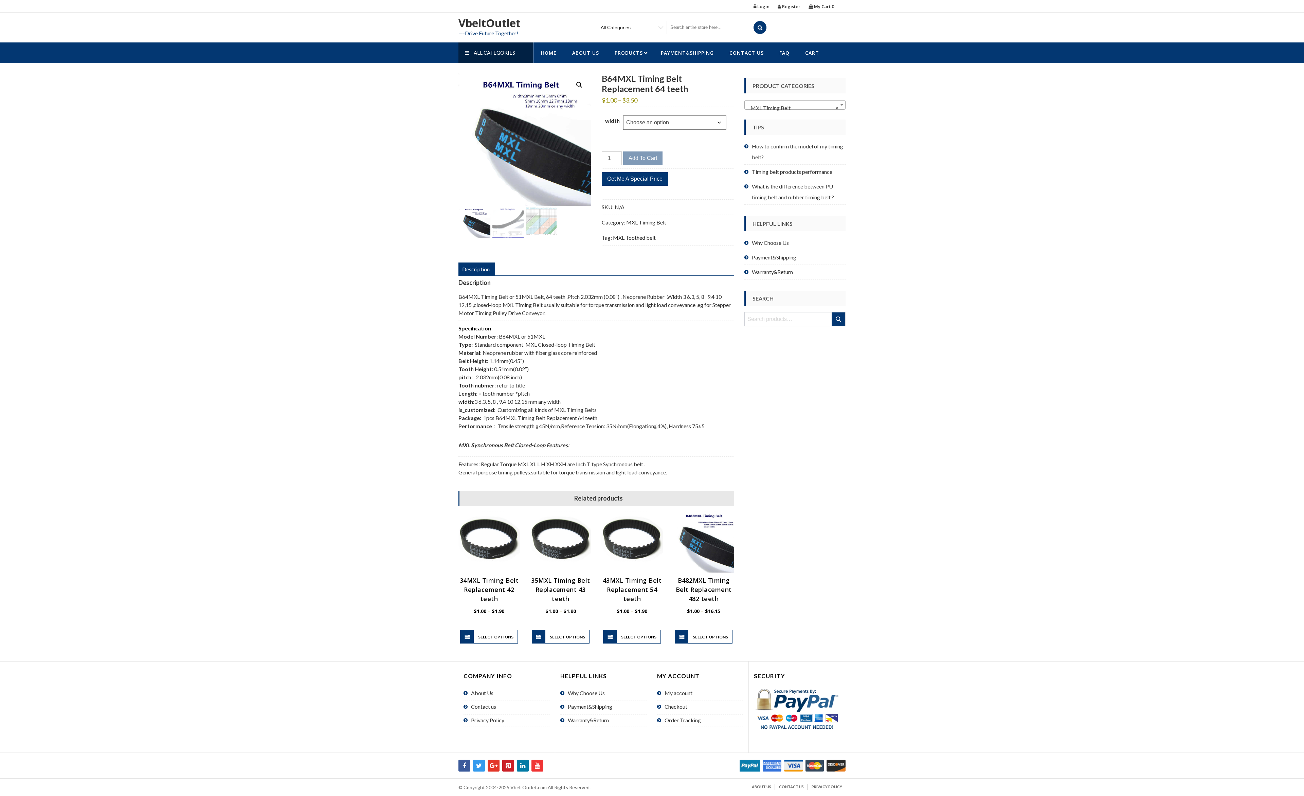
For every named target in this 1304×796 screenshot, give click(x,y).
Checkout (676, 706)
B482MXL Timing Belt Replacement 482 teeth (704, 589)
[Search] (760, 27)
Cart (812, 53)
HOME (549, 53)
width (612, 120)
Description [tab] (476, 269)
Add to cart (643, 158)
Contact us (746, 53)
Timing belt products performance (792, 171)
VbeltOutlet (489, 23)
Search (839, 319)
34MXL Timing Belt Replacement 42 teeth (489, 589)
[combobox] (795, 105)
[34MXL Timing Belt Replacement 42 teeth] (489, 542)
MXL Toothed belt (634, 237)
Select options (495, 636)
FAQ (784, 53)
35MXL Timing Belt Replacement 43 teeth (560, 589)
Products (629, 53)
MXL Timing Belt (646, 222)
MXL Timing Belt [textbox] (792, 108)
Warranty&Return (772, 272)
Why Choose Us (770, 242)
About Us (585, 53)
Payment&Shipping (687, 53)
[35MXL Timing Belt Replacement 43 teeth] (561, 542)
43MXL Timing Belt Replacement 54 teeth (632, 589)
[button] (579, 85)
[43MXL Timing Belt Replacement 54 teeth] (632, 542)
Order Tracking (683, 720)
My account (678, 693)
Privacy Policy (487, 720)
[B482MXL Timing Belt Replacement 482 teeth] (704, 542)
